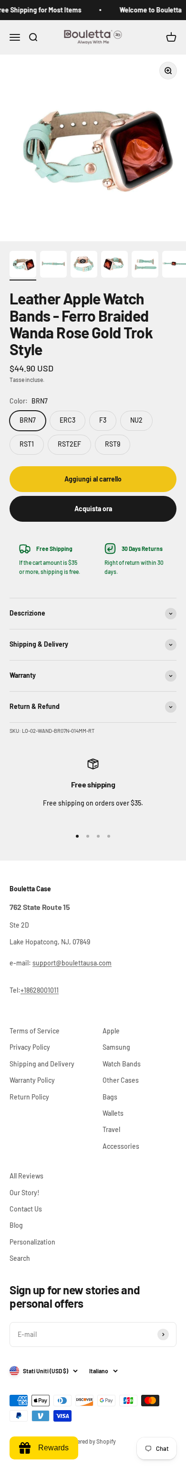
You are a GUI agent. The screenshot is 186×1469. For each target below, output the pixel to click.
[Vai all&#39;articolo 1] (23, 265)
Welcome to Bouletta (147, 10)
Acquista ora (93, 509)
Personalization (32, 1242)
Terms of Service (35, 1031)
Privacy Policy (30, 1047)
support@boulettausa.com (72, 963)
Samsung (116, 1047)
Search (20, 1258)
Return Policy (29, 1097)
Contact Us (26, 1209)
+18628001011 (40, 990)
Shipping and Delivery (42, 1064)
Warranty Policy (32, 1080)
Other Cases (121, 1080)
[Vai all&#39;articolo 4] (114, 265)
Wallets (113, 1113)
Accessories (121, 1146)
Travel (111, 1129)
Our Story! (25, 1193)
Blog (16, 1225)
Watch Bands (122, 1064)
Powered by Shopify (91, 1441)
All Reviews (26, 1176)
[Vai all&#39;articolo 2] (53, 265)
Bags (110, 1097)
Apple (111, 1031)
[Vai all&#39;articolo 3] (84, 265)
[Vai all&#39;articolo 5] (145, 265)
